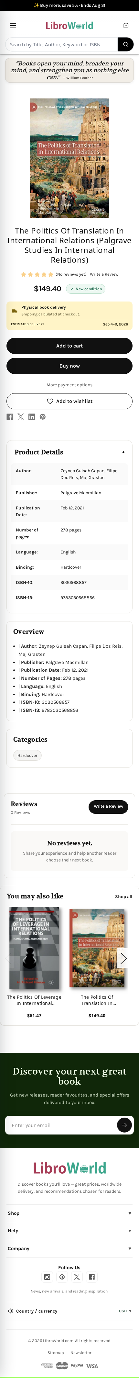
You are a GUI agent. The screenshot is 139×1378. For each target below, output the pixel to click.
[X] (20, 416)
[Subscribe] (124, 1125)
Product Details (39, 452)
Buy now (69, 366)
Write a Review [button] (104, 274)
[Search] (126, 44)
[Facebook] (9, 416)
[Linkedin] (31, 416)
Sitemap (56, 1352)
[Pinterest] (42, 416)
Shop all (123, 896)
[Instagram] (47, 1277)
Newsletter (80, 1352)
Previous (7, 958)
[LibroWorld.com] (69, 1168)
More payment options (69, 385)
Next (123, 958)
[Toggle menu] (13, 25)
